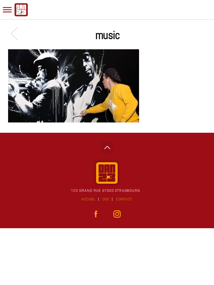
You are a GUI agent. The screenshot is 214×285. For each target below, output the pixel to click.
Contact (124, 199)
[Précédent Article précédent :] (17, 33)
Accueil (88, 199)
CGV (105, 199)
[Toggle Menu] (7, 9)
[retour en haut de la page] (107, 146)
